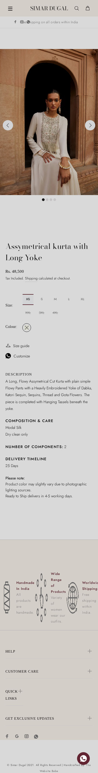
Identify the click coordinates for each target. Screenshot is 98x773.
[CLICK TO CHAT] (83, 758)
